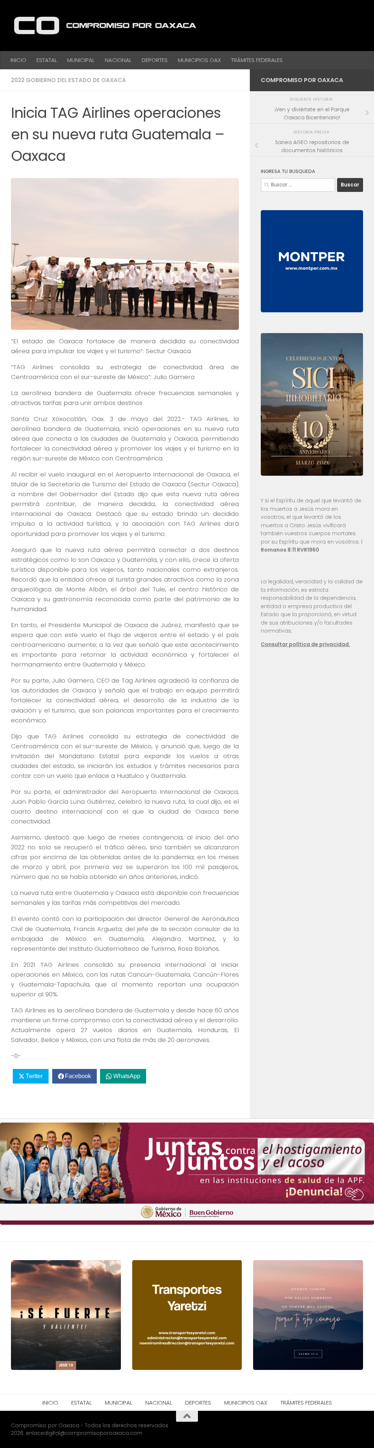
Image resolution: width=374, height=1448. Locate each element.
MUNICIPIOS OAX (199, 60)
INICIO (18, 60)
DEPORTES (155, 60)
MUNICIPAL (81, 60)
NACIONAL (118, 60)
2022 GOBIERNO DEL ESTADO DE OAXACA (68, 80)
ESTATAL (47, 60)
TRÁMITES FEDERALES (257, 60)
